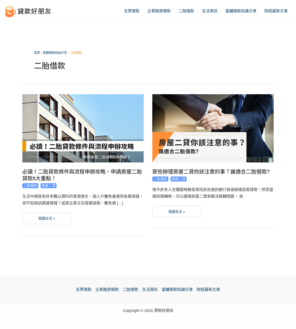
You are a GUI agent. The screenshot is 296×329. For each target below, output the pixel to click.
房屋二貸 (48, 186)
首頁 (37, 52)
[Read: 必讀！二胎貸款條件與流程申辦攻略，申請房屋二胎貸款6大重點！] (83, 128)
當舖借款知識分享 (241, 11)
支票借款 (132, 11)
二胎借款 (186, 11)
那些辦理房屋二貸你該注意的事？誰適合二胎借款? (211, 172)
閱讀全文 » (46, 220)
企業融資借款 (159, 11)
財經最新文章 (276, 11)
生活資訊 (210, 11)
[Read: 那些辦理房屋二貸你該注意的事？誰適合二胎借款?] (213, 128)
